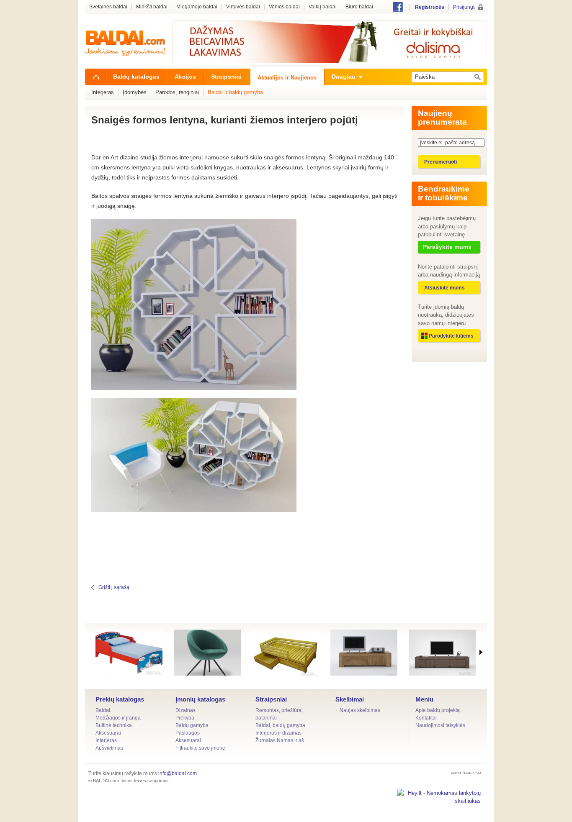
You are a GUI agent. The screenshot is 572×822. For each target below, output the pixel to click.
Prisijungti (464, 7)
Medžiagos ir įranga (118, 718)
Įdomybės (135, 92)
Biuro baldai (359, 7)
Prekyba (184, 718)
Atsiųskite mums (444, 288)
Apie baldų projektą (437, 710)
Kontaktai (426, 718)
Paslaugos (187, 733)
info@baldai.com (177, 773)
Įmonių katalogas (200, 699)
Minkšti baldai (151, 7)
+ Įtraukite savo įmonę (200, 748)
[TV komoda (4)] (442, 653)
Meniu (424, 699)
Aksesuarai (108, 733)
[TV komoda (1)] (363, 653)
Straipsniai (271, 699)
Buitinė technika (113, 725)
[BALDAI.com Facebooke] (398, 10)
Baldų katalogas (136, 76)
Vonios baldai (284, 7)
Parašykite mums (447, 246)
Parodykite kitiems (451, 336)
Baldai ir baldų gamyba (235, 92)
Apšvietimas (109, 748)
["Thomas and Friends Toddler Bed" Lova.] (128, 653)
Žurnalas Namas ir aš (279, 740)
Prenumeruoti (440, 162)
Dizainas (185, 710)
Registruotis (429, 7)
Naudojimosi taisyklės (440, 725)
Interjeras (106, 740)
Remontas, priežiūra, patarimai (279, 714)
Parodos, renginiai (177, 92)
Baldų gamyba (192, 725)
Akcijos (185, 76)
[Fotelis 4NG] (207, 653)
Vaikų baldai (323, 7)
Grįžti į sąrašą (113, 587)
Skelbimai (349, 699)
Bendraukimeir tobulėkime (443, 193)
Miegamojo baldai (196, 7)
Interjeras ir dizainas (278, 733)
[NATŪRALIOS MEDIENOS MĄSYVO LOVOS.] (285, 653)
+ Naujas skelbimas (357, 710)
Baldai (102, 710)
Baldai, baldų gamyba (280, 725)
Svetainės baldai (108, 7)
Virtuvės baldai (243, 7)
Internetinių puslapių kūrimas (466, 773)
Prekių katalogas (119, 699)
